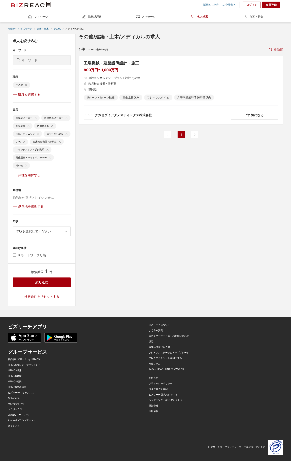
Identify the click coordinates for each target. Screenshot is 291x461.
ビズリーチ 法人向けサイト (163, 394)
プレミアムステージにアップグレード (169, 352)
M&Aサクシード (16, 404)
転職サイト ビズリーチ (20, 28)
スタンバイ (14, 426)
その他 (57, 28)
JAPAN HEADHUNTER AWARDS (166, 369)
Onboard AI (14, 398)
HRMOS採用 (15, 370)
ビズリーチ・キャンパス (21, 392)
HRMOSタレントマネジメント (24, 365)
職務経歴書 (95, 16)
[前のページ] (167, 134)
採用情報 (153, 411)
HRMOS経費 (15, 381)
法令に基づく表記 (158, 389)
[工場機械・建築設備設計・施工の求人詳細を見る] (181, 90)
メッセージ (149, 16)
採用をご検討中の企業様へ (219, 4)
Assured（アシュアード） (22, 420)
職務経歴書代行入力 (159, 347)
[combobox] (42, 231)
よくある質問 (156, 330)
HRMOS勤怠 (15, 376)
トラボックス (15, 409)
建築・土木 (43, 28)
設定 (151, 341)
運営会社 (153, 406)
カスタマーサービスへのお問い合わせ (169, 336)
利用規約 (153, 378)
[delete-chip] (26, 85)
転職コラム (155, 363)
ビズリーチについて (159, 325)
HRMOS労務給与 (17, 387)
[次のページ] (194, 134)
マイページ (41, 16)
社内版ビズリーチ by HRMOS (24, 359)
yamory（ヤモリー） (19, 415)
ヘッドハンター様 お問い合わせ (166, 400)
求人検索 (202, 16)
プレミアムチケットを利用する (165, 358)
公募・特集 (256, 16)
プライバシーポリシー (160, 383)
